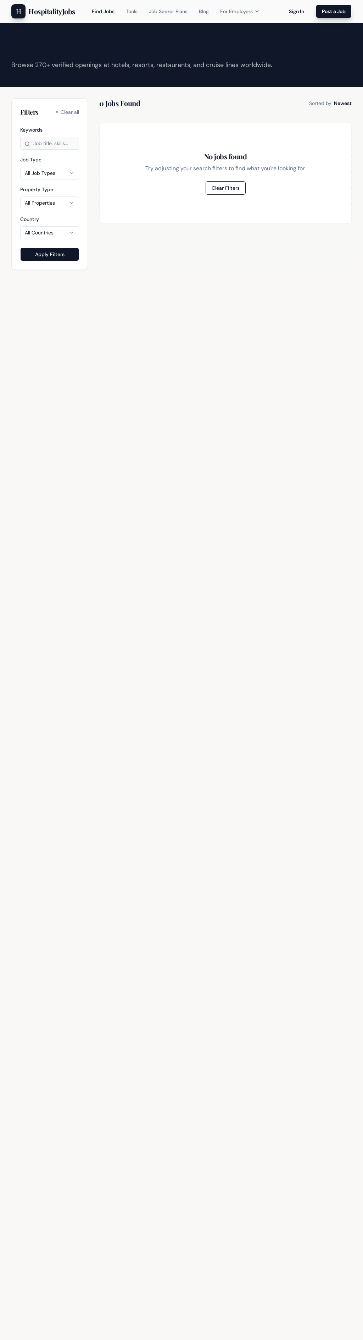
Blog (204, 11)
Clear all (70, 112)
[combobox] (49, 173)
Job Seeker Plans (168, 11)
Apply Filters (50, 254)
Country (29, 219)
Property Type (36, 189)
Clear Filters (226, 188)
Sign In (296, 11)
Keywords (31, 130)
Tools (132, 11)
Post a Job (334, 11)
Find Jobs (103, 11)
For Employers (236, 11)
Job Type (30, 159)
